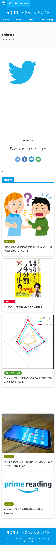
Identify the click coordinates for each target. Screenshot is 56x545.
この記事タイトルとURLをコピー (29, 148)
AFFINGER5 (28, 541)
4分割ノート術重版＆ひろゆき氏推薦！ (23, 306)
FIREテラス (19, 20)
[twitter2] (31, 159)
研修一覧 (32, 20)
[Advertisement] (28, 120)
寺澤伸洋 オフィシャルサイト (28, 12)
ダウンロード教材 (47, 20)
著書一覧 (6, 20)
